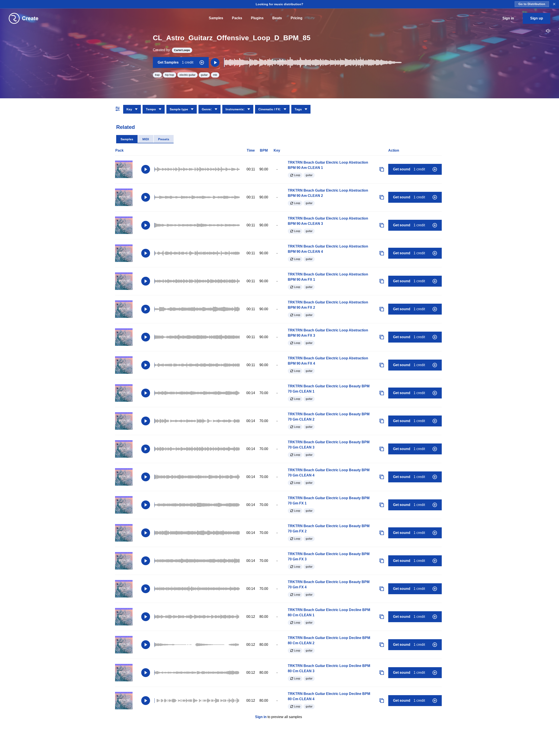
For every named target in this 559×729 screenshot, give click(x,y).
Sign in (261, 717)
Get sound (409, 169)
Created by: (171, 50)
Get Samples (175, 62)
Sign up (536, 18)
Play (145, 169)
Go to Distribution (531, 4)
